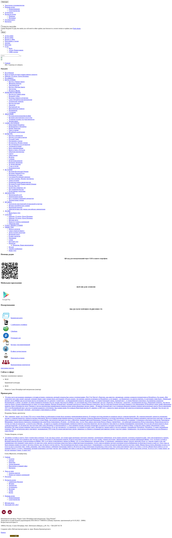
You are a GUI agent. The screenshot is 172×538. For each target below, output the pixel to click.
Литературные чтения (16, 200)
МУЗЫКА (8, 202)
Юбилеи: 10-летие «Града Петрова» (21, 218)
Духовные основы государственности (21, 119)
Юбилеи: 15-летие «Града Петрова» (21, 216)
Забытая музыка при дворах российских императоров (27, 209)
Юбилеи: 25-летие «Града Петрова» (17, 76)
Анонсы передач (14, 473)
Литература (13, 485)
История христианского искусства (20, 117)
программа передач (7, 368)
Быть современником (16, 148)
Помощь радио (10, 7)
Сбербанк (14, 331)
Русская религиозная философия (20, 116)
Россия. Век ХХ (14, 186)
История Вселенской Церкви (18, 171)
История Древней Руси (16, 173)
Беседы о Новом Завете (17, 82)
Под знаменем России (16, 189)
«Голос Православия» (16, 50)
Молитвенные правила (16, 108)
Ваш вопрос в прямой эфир (18, 466)
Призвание (12, 238)
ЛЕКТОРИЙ (9, 114)
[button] (1, 25)
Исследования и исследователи (19, 144)
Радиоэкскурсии (14, 168)
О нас (7, 46)
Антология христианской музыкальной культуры (25, 204)
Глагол (11, 153)
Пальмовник (13, 110)
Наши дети (12, 250)
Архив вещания (14, 464)
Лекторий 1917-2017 (12, 505)
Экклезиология (14, 85)
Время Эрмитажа (14, 128)
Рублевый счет (16, 338)
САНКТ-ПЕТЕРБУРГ (12, 123)
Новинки (12, 16)
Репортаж (12, 243)
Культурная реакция (15, 161)
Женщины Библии (15, 83)
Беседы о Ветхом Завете (17, 87)
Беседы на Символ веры (17, 94)
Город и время (13, 130)
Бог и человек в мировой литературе (21, 198)
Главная (7, 63)
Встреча (11, 157)
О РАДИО (8, 214)
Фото (10, 48)
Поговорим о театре (15, 141)
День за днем (9, 471)
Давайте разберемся (15, 249)
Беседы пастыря (14, 103)
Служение (12, 112)
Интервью (12, 18)
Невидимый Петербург (16, 125)
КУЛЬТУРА (9, 134)
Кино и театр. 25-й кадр (17, 150)
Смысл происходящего (16, 231)
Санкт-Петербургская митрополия (20, 99)
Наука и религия (14, 229)
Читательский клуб (15, 195)
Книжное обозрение (15, 162)
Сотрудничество (14, 11)
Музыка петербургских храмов (19, 205)
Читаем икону (13, 121)
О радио (11, 459)
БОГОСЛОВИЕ (10, 80)
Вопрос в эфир (10, 39)
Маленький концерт (15, 207)
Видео (11, 492)
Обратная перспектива (16, 152)
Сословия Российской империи (19, 177)
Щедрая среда (13, 220)
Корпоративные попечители (20, 365)
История (12, 489)
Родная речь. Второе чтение (18, 143)
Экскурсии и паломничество (14, 5)
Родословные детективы (17, 191)
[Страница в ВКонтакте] (4, 512)
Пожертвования (14, 9)
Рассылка (8, 476)
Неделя (11, 247)
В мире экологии (14, 236)
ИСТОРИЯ (8, 170)
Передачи (8, 45)
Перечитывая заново (16, 196)
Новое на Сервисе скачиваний (19, 475)
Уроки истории (14, 180)
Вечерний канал (14, 234)
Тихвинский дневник (16, 101)
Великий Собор (14, 96)
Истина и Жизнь (14, 91)
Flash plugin (77, 28)
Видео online (9, 37)
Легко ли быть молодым (17, 232)
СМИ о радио (13, 52)
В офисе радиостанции (18, 351)
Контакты (8, 21)
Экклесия (12, 105)
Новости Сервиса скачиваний (19, 222)
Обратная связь (14, 223)
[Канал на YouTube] (10, 512)
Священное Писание (16, 482)
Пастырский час (14, 107)
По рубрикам (9, 73)
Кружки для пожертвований (20, 344)
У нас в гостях (14, 166)
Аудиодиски (9, 12)
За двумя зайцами (15, 164)
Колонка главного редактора (18, 98)
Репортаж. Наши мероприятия (23, 245)
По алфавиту (9, 78)
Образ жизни (13, 155)
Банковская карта (16, 318)
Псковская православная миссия (20, 182)
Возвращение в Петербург (18, 126)
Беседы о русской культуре (18, 137)
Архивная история (15, 146)
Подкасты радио (10, 14)
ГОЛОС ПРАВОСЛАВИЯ (14, 225)
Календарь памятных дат (17, 188)
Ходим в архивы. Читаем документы (21, 179)
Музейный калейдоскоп (17, 132)
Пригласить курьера (17, 358)
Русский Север (14, 139)
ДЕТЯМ (7, 211)
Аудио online (9, 36)
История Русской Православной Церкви (22, 184)
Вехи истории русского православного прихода (21, 74)
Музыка (11, 483)
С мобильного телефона (19, 324)
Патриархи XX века (15, 175)
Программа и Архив (12, 41)
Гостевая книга (10, 20)
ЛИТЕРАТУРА (10, 193)
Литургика (12, 89)
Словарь (11, 159)
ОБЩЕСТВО (9, 227)
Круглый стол (13, 241)
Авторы (7, 43)
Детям (11, 491)
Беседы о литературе (16, 135)
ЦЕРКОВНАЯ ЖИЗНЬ (13, 92)
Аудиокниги (13, 487)
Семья (11, 240)
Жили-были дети (14, 213)
